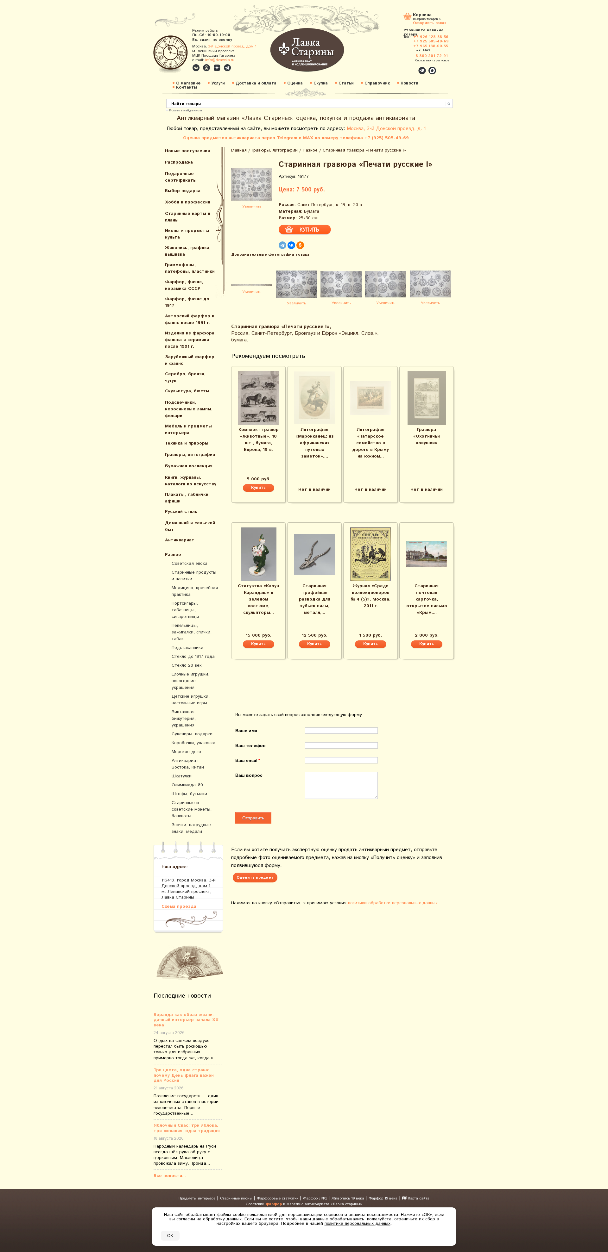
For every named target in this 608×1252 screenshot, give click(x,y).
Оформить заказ (429, 22)
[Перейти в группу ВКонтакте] (196, 68)
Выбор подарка (182, 191)
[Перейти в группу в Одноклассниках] (206, 68)
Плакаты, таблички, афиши (187, 497)
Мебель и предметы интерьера (188, 429)
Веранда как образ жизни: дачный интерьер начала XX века (186, 1020)
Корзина (422, 15)
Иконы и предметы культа (187, 233)
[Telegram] (282, 245)
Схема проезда (179, 906)
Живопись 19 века (348, 1198)
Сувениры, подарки (192, 734)
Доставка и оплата (256, 83)
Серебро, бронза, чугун (185, 377)
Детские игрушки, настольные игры (191, 699)
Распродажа (179, 162)
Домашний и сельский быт (190, 526)
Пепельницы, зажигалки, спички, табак (192, 632)
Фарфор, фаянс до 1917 (187, 302)
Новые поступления (187, 151)
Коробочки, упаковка (193, 743)
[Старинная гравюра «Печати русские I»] (251, 185)
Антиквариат (179, 540)
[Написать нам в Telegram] (408, 67)
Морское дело (186, 752)
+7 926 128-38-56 (430, 37)
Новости (409, 83)
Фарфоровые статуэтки (278, 1198)
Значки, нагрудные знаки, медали (191, 828)
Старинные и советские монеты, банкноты (192, 809)
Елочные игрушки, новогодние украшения (190, 681)
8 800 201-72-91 (431, 56)
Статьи (346, 83)
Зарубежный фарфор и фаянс (189, 360)
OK (170, 1235)
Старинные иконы (237, 1198)
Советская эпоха (189, 563)
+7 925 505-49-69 (431, 41)
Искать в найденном (185, 110)
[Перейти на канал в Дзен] (217, 68)
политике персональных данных (357, 1223)
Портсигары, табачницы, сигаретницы (185, 610)
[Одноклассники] (300, 245)
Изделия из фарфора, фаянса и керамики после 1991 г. (190, 340)
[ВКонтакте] (291, 245)
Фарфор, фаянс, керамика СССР (184, 285)
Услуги (218, 83)
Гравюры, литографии (190, 455)
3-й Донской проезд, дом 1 (232, 46)
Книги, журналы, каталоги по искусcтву (190, 480)
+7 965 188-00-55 (430, 46)
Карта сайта (418, 1198)
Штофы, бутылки (189, 794)
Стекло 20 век (187, 665)
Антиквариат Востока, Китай (188, 763)
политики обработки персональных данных (393, 903)
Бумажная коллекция (188, 466)
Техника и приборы (186, 443)
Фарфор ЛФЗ (315, 1198)
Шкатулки (182, 776)
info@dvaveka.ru (219, 60)
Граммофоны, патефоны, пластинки (190, 268)
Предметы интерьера (198, 1198)
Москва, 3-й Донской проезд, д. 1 (386, 128)
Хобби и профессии (187, 202)
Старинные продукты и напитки (194, 575)
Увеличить (251, 206)
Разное (173, 554)
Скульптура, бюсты (187, 391)
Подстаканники (187, 648)
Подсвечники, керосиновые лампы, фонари (188, 409)
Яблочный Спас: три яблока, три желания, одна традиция (187, 1128)
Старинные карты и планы (187, 216)
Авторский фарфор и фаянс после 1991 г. (189, 319)
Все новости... (170, 1176)
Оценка (295, 83)
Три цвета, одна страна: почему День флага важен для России (184, 1075)
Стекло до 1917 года (193, 656)
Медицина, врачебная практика (195, 591)
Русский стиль (181, 511)
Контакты (186, 87)
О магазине (188, 83)
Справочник (377, 83)
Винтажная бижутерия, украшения (184, 718)
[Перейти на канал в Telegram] (227, 68)
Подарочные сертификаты (181, 177)
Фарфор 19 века (383, 1198)
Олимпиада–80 (187, 785)
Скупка (321, 83)
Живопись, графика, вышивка (188, 251)
